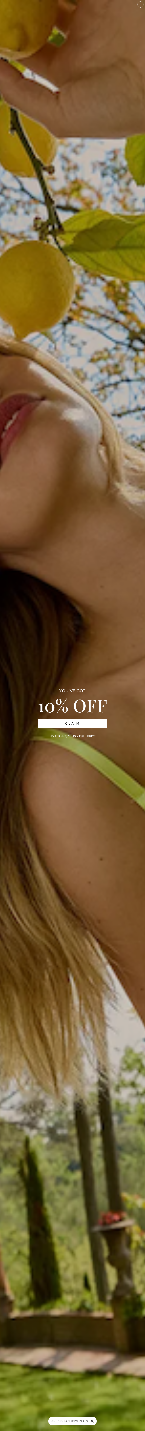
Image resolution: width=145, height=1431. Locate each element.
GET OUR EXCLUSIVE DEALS (69, 1421)
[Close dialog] (140, 4)
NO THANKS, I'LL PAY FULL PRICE (72, 736)
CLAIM (72, 723)
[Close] (92, 1421)
